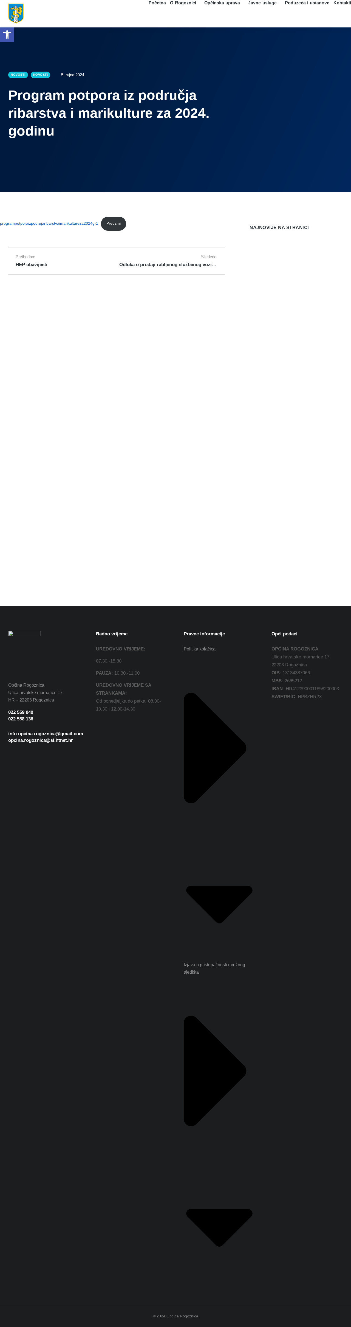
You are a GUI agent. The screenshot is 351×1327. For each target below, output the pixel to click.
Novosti (256, 284)
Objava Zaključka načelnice (279, 366)
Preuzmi (113, 223)
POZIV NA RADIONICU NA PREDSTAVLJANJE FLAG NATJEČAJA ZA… (291, 269)
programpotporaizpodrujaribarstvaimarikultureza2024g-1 (49, 223)
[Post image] (260, 248)
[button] (7, 34)
